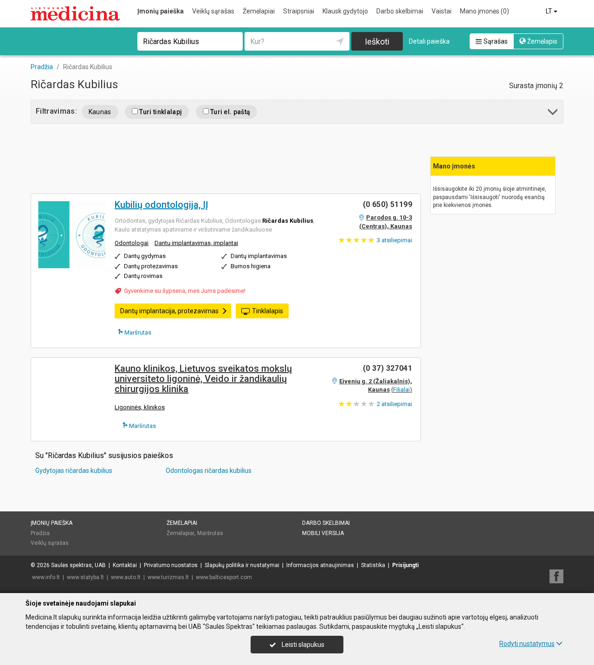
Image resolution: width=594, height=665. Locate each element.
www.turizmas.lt (168, 577)
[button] (553, 113)
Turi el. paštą (230, 112)
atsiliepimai (394, 240)
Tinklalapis (267, 311)
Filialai (401, 389)
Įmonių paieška (160, 11)
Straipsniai (298, 11)
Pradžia (40, 533)
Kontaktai (125, 565)
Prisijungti (405, 565)
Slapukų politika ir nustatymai (242, 565)
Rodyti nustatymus (527, 643)
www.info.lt (46, 577)
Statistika (373, 565)
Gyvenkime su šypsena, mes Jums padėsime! (184, 290)
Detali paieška (429, 41)
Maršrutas (137, 332)
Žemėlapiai (259, 11)
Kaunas (100, 112)
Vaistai (442, 11)
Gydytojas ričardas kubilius (73, 470)
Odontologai (131, 242)
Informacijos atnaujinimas (320, 565)
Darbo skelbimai (399, 11)
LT (550, 11)
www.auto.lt (126, 577)
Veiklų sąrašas (213, 11)
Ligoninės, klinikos (140, 407)
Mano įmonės (484, 11)
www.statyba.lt (85, 577)
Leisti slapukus (302, 644)
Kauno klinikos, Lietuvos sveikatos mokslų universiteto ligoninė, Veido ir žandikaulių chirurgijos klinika (203, 378)
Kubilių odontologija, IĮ (161, 204)
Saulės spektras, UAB (78, 565)
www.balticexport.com (224, 577)
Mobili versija (323, 533)
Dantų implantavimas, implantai (196, 242)
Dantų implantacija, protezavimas (169, 311)
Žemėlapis (541, 41)
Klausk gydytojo (345, 11)
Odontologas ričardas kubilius (209, 470)
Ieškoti (377, 41)
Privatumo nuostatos (171, 565)
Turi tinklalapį (160, 112)
